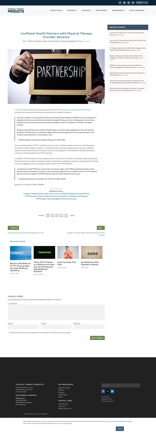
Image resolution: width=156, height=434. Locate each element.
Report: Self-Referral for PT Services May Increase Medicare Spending (20, 266)
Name (10, 323)
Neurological (71, 10)
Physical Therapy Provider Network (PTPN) (72, 110)
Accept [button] (120, 429)
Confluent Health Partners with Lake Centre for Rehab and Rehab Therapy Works (56, 193)
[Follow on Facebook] (103, 391)
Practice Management (137, 10)
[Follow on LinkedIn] (112, 391)
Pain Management (118, 10)
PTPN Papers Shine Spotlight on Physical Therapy (56, 199)
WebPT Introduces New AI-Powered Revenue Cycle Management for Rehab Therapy (126, 66)
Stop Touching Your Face (66, 263)
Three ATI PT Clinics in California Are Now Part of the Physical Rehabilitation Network (44, 267)
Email (44, 323)
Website (77, 323)
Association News (40, 41)
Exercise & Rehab (56, 10)
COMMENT (12, 303)
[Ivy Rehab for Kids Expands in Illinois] (91, 252)
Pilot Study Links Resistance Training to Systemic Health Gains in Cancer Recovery (127, 89)
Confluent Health (21, 110)
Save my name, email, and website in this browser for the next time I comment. (40, 332)
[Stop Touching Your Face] (68, 252)
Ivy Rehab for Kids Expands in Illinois (90, 263)
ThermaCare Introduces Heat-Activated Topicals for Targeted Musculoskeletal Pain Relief (127, 82)
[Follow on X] (108, 391)
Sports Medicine (101, 10)
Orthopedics (86, 10)
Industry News (53, 41)
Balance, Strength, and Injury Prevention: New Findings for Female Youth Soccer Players (126, 57)
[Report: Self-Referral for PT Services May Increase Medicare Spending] (20, 253)
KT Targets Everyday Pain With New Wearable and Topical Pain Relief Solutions (127, 49)
